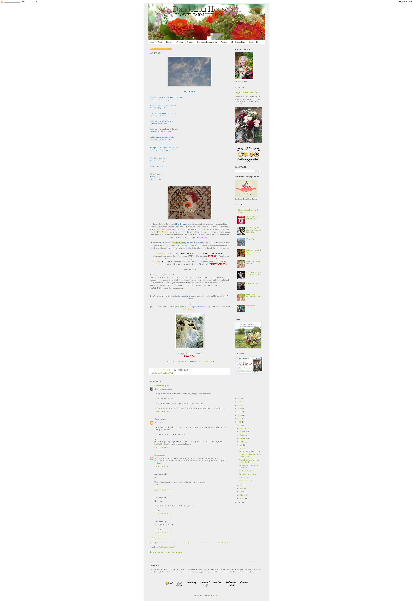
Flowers (169, 42)
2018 (239, 398)
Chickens (224, 42)
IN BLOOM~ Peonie (246, 471)
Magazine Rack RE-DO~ (248, 474)
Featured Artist (159, 373)
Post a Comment (157, 538)
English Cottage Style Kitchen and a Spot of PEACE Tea (253, 230)
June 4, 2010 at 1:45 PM (162, 514)
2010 (239, 425)
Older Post (226, 543)
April (242, 488)
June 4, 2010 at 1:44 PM (162, 490)
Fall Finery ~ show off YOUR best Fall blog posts (253, 252)
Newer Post (154, 543)
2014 (239, 412)
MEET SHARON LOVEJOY (249, 451)
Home (152, 42)
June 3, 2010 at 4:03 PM (162, 447)
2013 (239, 415)
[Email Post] (174, 370)
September (243, 438)
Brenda (157, 455)
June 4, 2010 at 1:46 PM (162, 533)
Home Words (169, 373)
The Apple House (165, 232)
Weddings (180, 42)
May (241, 485)
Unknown (158, 419)
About (160, 42)
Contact (190, 42)
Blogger (215, 595)
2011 (239, 422)
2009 (239, 503)
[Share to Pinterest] (187, 370)
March (242, 492)
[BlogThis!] (181, 370)
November (243, 431)
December (243, 428)
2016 (239, 405)
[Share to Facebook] (185, 370)
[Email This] (179, 370)
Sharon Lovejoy (160, 386)
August (242, 442)
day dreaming (207, 361)
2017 (239, 402)
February (243, 495)
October (243, 435)
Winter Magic (250, 239)
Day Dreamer (244, 477)
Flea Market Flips (238, 42)
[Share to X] (183, 370)
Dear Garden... (251, 306)
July (241, 445)
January (242, 498)
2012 (239, 419)
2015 (239, 408)
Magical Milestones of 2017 (247, 92)
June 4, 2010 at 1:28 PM (162, 466)
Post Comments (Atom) (167, 547)
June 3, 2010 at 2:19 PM (162, 411)
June (241, 448)
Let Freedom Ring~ (246, 481)
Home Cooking (254, 42)
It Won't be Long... (252, 283)
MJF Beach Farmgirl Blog (207, 42)
